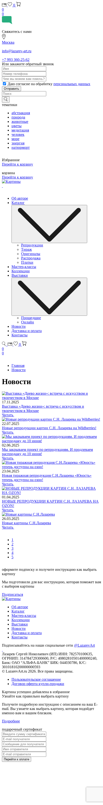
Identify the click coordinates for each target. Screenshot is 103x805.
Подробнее (11, 721)
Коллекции (20, 271)
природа (18, 117)
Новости (18, 326)
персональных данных (71, 84)
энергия (17, 143)
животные (19, 121)
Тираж (26, 249)
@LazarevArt (84, 645)
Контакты (19, 335)
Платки (27, 262)
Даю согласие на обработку (49, 84)
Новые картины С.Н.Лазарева (26, 523)
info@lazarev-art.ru (16, 51)
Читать (8, 415)
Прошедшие (31, 318)
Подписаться (12, 594)
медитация (20, 130)
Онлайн (27, 322)
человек (17, 134)
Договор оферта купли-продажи (37, 684)
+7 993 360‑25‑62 (15, 60)
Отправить (11, 88)
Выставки (19, 275)
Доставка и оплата (26, 331)
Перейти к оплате (16, 759)
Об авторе (19, 198)
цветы (16, 126)
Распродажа (30, 258)
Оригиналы (30, 254)
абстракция (20, 113)
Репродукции (32, 245)
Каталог (18, 203)
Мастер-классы (23, 267)
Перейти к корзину (17, 164)
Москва (8, 42)
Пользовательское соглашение (36, 679)
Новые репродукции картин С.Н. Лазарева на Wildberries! (49, 428)
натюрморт (20, 147)
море (15, 139)
